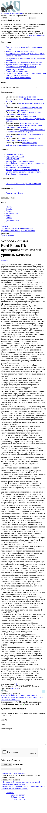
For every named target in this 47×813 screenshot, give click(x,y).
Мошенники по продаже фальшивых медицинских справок (21, 68)
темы (3, 87)
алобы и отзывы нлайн (12, 13)
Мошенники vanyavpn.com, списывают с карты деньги (24, 109)
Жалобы (9, 209)
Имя (3, 720)
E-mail (4, 724)
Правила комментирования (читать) (13, 773)
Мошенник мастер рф (29, 123)
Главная (9, 207)
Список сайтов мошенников (17, 71)
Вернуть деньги (12, 159)
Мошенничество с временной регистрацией (24, 62)
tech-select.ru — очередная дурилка (20, 161)
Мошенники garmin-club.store (18, 167)
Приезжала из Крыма (14, 154)
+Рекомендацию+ (18, 799)
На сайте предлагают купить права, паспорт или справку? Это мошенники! (26, 74)
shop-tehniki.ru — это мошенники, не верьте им (25, 163)
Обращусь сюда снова (15, 157)
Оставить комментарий (10, 700)
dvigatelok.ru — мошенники (17, 174)
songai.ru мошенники (27, 97)
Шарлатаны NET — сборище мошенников (23, 184)
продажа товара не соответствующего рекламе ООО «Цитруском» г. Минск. (25, 118)
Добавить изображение (10, 760)
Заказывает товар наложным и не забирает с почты (22, 697)
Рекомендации (12, 213)
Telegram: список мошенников (18, 78)
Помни (9, 218)
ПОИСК (4, 226)
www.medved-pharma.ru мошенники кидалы (19, 695)
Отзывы (9, 211)
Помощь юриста (12, 220)
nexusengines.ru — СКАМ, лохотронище (22, 170)
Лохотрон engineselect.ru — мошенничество (24, 172)
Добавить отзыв (17, 797)
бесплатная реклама (37, 35)
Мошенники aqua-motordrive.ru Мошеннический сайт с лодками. (25, 131)
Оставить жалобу (18, 795)
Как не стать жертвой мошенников (20, 51)
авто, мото (14, 688)
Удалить (4, 260)
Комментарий (6, 729)
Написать (10, 793)
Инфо (8, 216)
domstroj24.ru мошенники (16, 165)
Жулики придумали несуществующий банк (23, 64)
